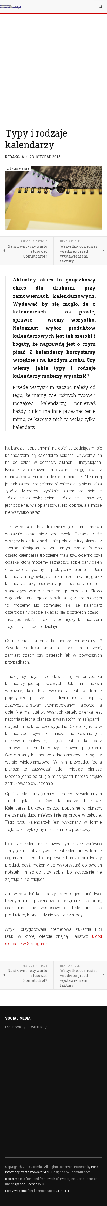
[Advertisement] (53, 53)
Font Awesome (16, 1191)
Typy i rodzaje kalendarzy (36, 139)
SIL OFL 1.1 (64, 1191)
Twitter (35, 1027)
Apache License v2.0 (29, 1184)
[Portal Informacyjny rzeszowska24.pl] (10, 6)
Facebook (13, 1027)
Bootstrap (12, 1179)
